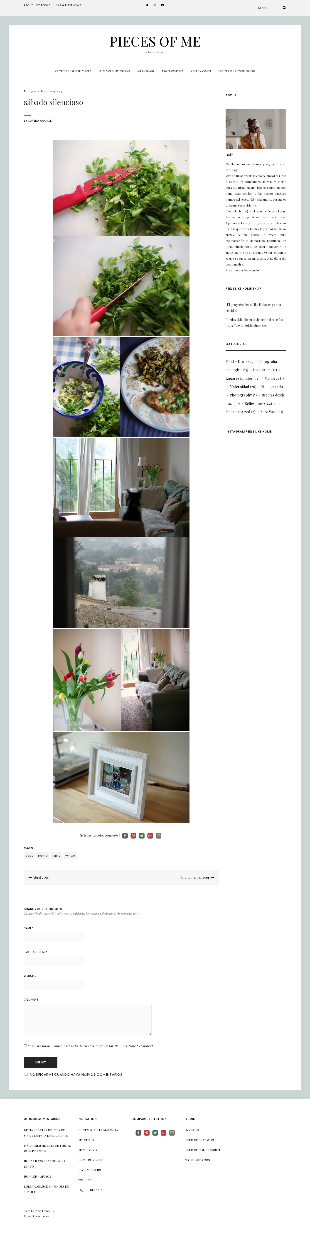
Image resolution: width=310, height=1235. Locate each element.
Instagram (262, 369)
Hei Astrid (86, 1140)
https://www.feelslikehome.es (246, 325)
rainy (56, 856)
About (28, 5)
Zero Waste (269, 411)
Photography (241, 395)
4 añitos (44, 1176)
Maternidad (172, 71)
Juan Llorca (87, 1150)
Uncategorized (238, 411)
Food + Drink (236, 361)
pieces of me (155, 41)
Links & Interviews (67, 5)
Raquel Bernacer (91, 1190)
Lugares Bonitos (239, 378)
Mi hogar (146, 71)
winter (70, 856)
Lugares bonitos (114, 71)
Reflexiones (201, 71)
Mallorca (271, 378)
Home (43, 856)
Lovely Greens (89, 1170)
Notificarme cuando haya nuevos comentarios (76, 1074)
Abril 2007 (40, 877)
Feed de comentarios (202, 1150)
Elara (27, 1211)
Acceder (192, 1130)
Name (28, 928)
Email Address (35, 952)
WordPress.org (197, 1160)
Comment (31, 999)
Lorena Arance (40, 121)
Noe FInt (85, 1180)
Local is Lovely (90, 1160)
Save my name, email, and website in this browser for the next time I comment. (91, 1046)
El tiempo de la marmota (98, 1130)
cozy (29, 856)
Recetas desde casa (73, 71)
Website (30, 976)
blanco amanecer (196, 877)
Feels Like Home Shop (237, 71)
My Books (43, 5)
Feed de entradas (199, 1140)
